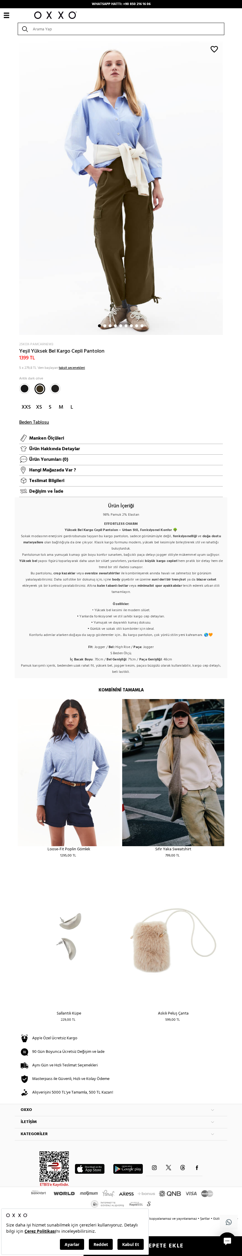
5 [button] (120, 325)
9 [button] (141, 325)
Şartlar (205, 1219)
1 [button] (99, 325)
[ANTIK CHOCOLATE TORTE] (55, 388)
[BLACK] (24, 388)
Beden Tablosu (34, 422)
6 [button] (126, 325)
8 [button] (136, 325)
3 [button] (110, 325)
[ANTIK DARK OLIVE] (40, 389)
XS (39, 407)
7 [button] (131, 325)
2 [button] (104, 325)
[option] (121, 188)
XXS (26, 407)
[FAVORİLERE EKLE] (214, 49)
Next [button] (18, 188)
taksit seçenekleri (72, 368)
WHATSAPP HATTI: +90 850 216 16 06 (121, 4)
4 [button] (115, 325)
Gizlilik (218, 1219)
